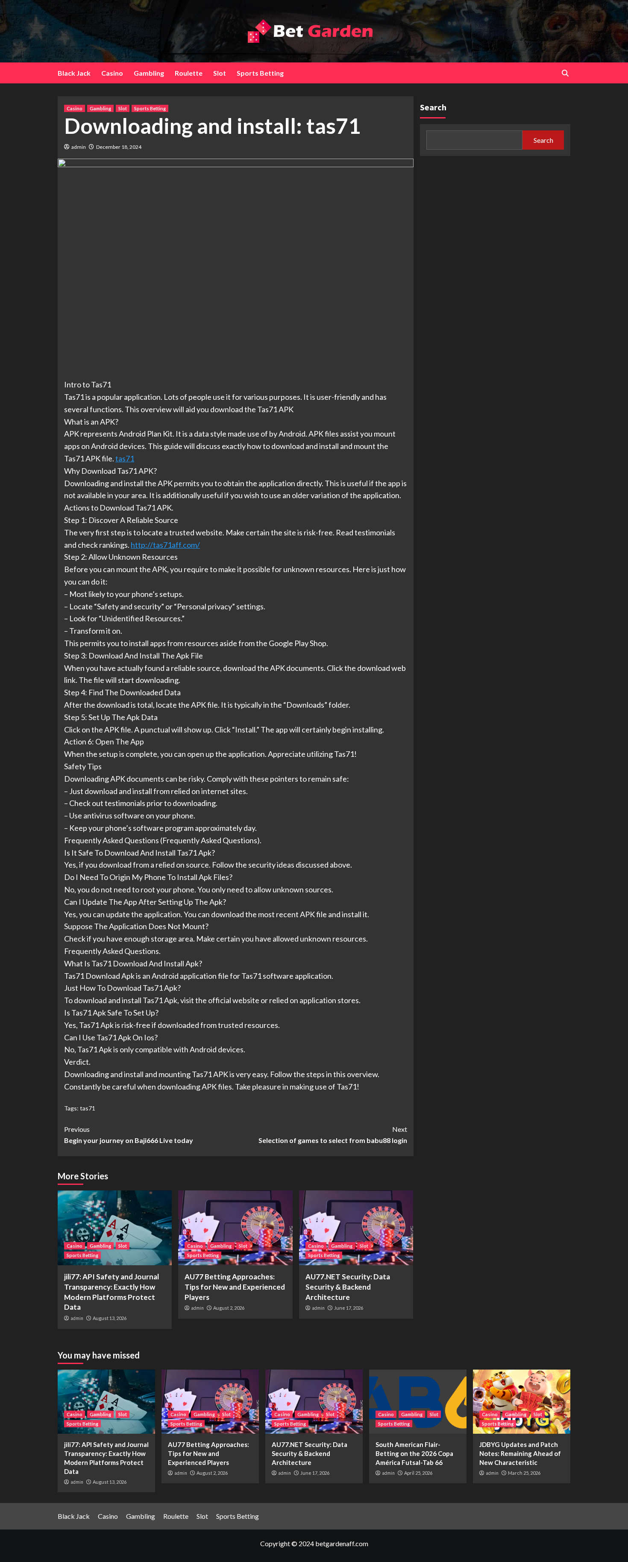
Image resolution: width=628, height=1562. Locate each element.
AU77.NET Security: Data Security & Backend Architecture (347, 1287)
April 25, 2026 (418, 1473)
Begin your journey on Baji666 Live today (128, 1134)
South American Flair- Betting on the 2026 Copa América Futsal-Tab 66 (414, 1453)
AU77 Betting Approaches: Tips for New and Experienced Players (235, 1287)
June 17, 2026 (348, 1308)
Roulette (188, 73)
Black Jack (74, 73)
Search (433, 107)
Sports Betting (260, 73)
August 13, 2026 (109, 1318)
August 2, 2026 (228, 1308)
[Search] (565, 73)
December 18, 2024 (118, 147)
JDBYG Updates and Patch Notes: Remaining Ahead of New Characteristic (520, 1453)
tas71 (124, 458)
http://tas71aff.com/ (165, 544)
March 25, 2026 (524, 1473)
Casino (112, 73)
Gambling (149, 73)
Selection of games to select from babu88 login (332, 1134)
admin (78, 147)
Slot (219, 73)
